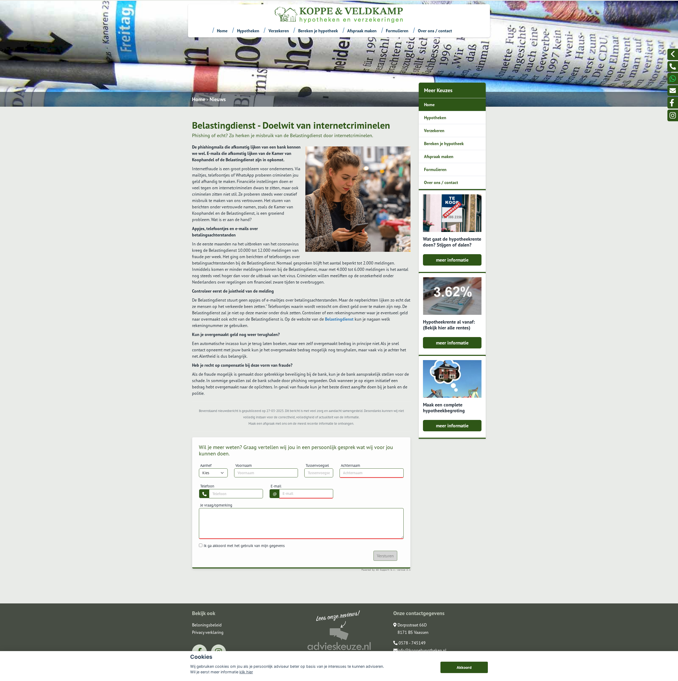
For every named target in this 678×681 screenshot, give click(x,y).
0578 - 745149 (412, 643)
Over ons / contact (435, 30)
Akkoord (464, 667)
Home (222, 30)
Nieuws (217, 99)
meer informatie (452, 260)
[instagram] (672, 115)
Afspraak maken (362, 30)
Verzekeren (279, 30)
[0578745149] (672, 78)
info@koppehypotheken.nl (422, 650)
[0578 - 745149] (672, 66)
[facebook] (672, 103)
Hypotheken (248, 30)
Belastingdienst (339, 319)
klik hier (246, 672)
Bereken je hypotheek (318, 30)
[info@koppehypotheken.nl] (672, 90)
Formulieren (397, 30)
